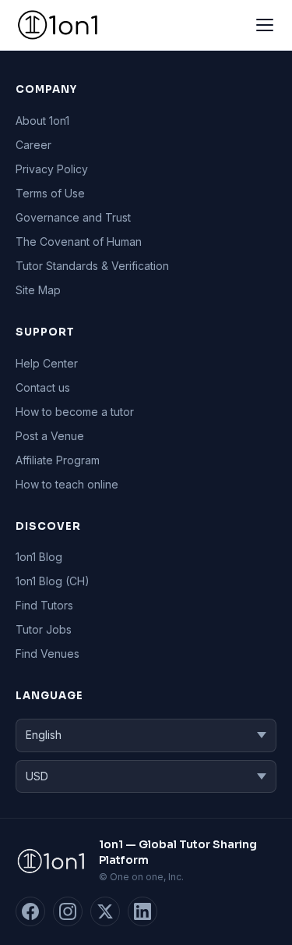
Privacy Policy (52, 169)
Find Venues (47, 653)
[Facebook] (30, 911)
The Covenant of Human (79, 241)
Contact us (43, 387)
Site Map (38, 290)
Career (33, 144)
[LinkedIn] (142, 911)
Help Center (47, 363)
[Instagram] (68, 911)
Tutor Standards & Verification (92, 265)
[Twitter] (105, 911)
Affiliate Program (58, 460)
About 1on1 (42, 120)
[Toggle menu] (264, 25)
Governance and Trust (73, 217)
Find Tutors (44, 605)
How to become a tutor (75, 411)
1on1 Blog (39, 556)
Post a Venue (50, 435)
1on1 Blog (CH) (53, 581)
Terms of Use (50, 193)
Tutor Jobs (44, 629)
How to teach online (67, 484)
